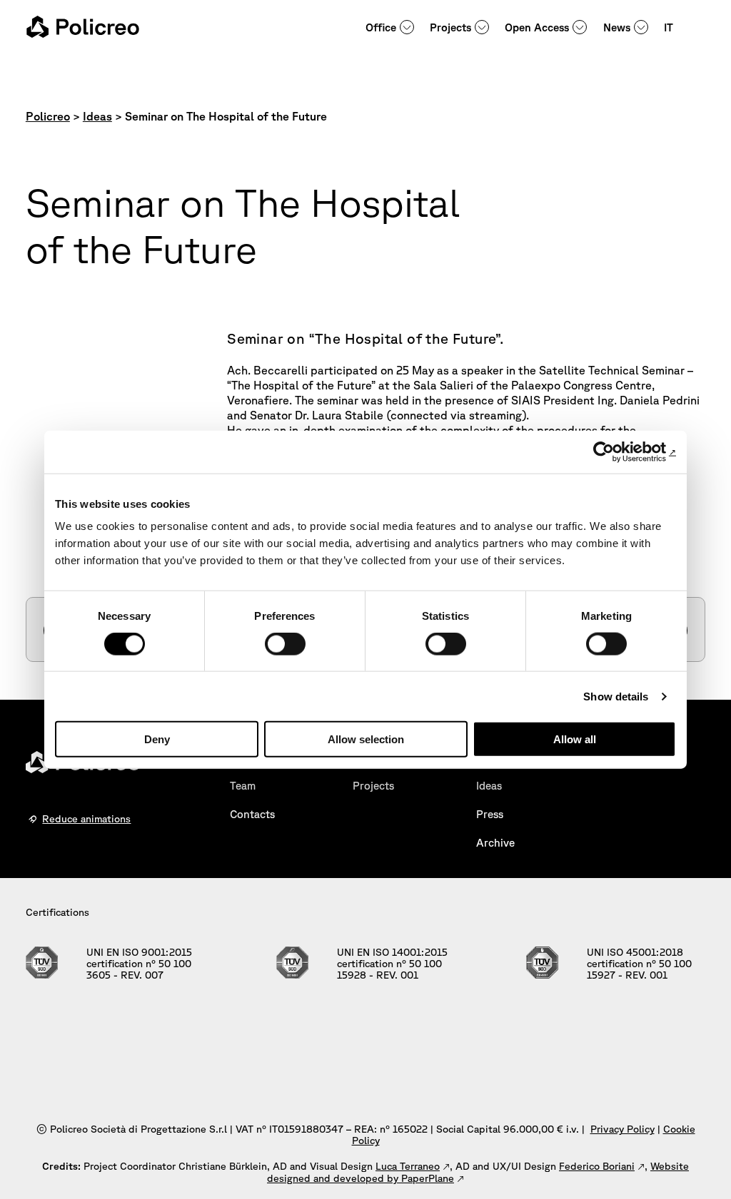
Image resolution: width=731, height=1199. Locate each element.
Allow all (574, 739)
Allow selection (366, 739)
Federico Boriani (597, 1166)
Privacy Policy (622, 1129)
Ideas (489, 786)
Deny (157, 739)
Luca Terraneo (407, 1166)
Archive (495, 843)
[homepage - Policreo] (83, 26)
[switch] (285, 643)
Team (243, 786)
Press (489, 814)
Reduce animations (86, 819)
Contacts (252, 814)
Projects (450, 27)
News (616, 27)
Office (381, 27)
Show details (615, 696)
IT (668, 27)
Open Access (537, 27)
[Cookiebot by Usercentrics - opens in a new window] (613, 451)
